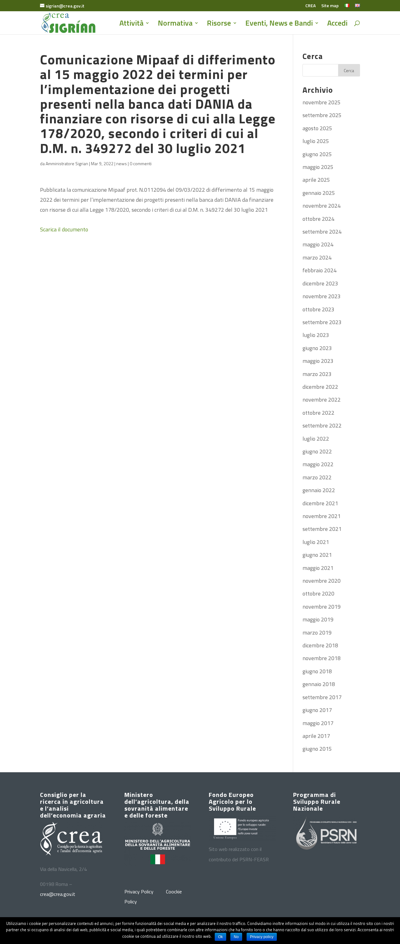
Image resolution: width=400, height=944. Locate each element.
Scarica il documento (64, 229)
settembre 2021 (322, 529)
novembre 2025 (321, 102)
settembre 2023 (322, 322)
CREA (310, 6)
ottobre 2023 (318, 309)
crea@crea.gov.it (57, 894)
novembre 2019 (321, 606)
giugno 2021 (317, 555)
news (121, 163)
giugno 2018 (317, 671)
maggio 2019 (317, 619)
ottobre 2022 (318, 412)
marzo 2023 (317, 374)
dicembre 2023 (320, 283)
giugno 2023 (317, 348)
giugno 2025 (317, 154)
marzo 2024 (317, 257)
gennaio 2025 (318, 193)
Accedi (337, 24)
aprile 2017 (316, 736)
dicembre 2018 (320, 645)
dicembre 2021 (320, 503)
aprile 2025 (316, 179)
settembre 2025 (322, 115)
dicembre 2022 (320, 387)
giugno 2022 (317, 451)
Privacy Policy (138, 891)
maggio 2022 (317, 464)
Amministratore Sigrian (67, 163)
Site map (330, 6)
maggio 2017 (317, 723)
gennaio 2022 (318, 490)
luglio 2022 (315, 438)
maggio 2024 (317, 244)
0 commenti (141, 163)
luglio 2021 (315, 542)
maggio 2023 (317, 361)
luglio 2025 (315, 141)
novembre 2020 (321, 580)
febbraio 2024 (319, 270)
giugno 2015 (317, 748)
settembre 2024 (322, 231)
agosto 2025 (317, 128)
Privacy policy (261, 937)
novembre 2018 (321, 658)
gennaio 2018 (318, 684)
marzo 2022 (317, 477)
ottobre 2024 (318, 219)
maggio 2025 (317, 167)
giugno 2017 (317, 710)
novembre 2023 (321, 296)
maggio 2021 (317, 568)
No (236, 937)
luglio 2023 (315, 335)
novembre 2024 (321, 205)
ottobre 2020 (318, 593)
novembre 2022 (321, 399)
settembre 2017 (322, 697)
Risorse (219, 24)
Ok (220, 937)
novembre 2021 (321, 516)
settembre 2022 (322, 425)
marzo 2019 (317, 632)
